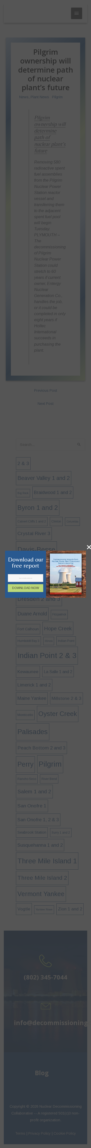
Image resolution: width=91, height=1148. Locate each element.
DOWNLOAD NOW (25, 588)
